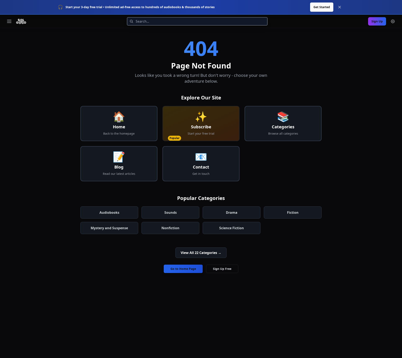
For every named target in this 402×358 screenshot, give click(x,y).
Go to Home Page (183, 269)
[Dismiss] (339, 7)
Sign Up (377, 21)
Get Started (321, 7)
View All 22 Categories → (201, 252)
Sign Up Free (222, 269)
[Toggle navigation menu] (9, 21)
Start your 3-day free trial (84, 7)
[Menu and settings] (393, 21)
